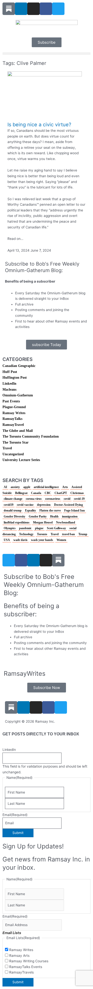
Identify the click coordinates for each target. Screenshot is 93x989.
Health (54, 516)
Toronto (42, 534)
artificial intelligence (46, 487)
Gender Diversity (14, 516)
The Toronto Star (15, 442)
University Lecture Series (21, 460)
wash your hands (42, 540)
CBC (48, 493)
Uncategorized (13, 454)
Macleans (9, 389)
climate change (13, 498)
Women (61, 540)
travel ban (68, 534)
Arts (65, 487)
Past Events (11, 401)
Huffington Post (14, 377)
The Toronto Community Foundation (30, 436)
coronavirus (52, 498)
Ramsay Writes (13, 413)
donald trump (13, 510)
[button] (46, 53)
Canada (36, 493)
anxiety (15, 487)
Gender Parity (38, 516)
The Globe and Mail (17, 431)
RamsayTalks (12, 419)
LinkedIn (9, 383)
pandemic (25, 528)
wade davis (20, 540)
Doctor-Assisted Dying (68, 504)
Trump (82, 534)
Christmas (77, 493)
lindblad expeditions (17, 522)
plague (39, 528)
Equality (30, 510)
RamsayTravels (21, 972)
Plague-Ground (14, 407)
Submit (18, 833)
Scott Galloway (56, 528)
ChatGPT (61, 493)
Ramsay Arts (19, 956)
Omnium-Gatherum (17, 395)
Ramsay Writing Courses (28, 961)
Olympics (10, 528)
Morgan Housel (43, 522)
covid (67, 498)
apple (26, 487)
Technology (26, 534)
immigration (70, 516)
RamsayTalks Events (25, 967)
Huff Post (9, 372)
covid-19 (79, 498)
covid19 (8, 504)
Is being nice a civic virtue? (39, 125)
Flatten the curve (50, 510)
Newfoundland (65, 522)
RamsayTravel (13, 425)
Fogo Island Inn (74, 510)
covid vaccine (25, 504)
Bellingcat (21, 493)
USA (7, 540)
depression (44, 504)
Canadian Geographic (18, 366)
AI (5, 487)
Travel (7, 448)
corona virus (34, 498)
